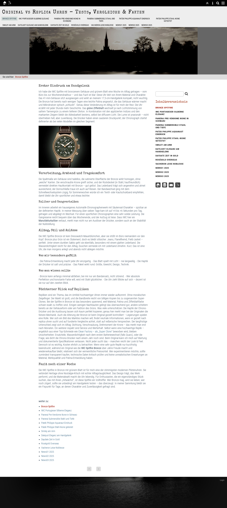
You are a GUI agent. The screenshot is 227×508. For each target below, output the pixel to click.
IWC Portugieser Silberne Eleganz (34, 18)
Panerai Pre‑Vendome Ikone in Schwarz (67, 19)
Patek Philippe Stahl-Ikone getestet (168, 19)
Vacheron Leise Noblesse (102, 25)
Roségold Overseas (80, 25)
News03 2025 (146, 25)
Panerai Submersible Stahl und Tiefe (101, 19)
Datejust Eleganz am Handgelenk (33, 25)
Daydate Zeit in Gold (60, 25)
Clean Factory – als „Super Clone (95, 331)
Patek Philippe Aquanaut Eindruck (134, 18)
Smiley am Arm (9, 25)
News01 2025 (121, 25)
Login (222, 480)
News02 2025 (134, 25)
